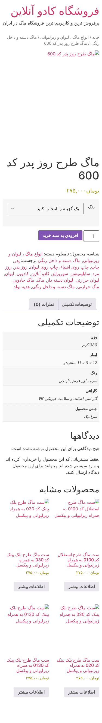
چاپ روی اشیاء (74, 267)
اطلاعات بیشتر (81, 586)
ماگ (40, 280)
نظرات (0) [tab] (44, 304)
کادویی (23, 273)
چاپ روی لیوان (44, 267)
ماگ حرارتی (88, 286)
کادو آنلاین (40, 273)
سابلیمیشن (80, 273)
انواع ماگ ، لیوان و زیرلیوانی (64, 37)
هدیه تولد (22, 286)
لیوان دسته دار (60, 280)
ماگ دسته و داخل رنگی (59, 260)
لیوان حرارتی (87, 280)
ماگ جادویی (23, 280)
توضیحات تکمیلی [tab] (77, 304)
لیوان (9, 273)
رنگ (91, 207)
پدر (17, 260)
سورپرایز (60, 273)
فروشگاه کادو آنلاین (55, 10)
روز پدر (20, 267)
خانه (95, 37)
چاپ (95, 267)
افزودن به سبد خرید (60, 235)
